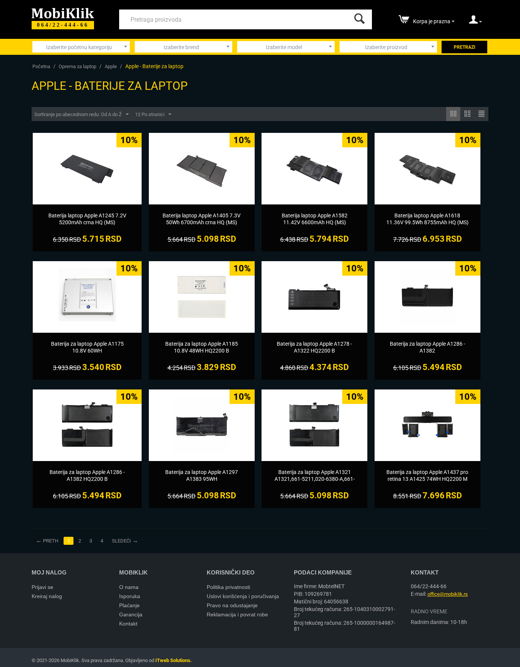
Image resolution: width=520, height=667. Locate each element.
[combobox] (81, 47)
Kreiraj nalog (47, 596)
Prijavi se (42, 587)
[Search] (358, 17)
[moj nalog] (475, 22)
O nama (129, 587)
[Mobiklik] (63, 12)
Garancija (130, 614)
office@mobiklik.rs (447, 594)
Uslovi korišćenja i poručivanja (243, 596)
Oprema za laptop (77, 66)
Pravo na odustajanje (232, 605)
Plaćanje (129, 605)
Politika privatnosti (228, 587)
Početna (41, 66)
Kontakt (128, 624)
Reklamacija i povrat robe (237, 614)
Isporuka (129, 596)
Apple (111, 66)
